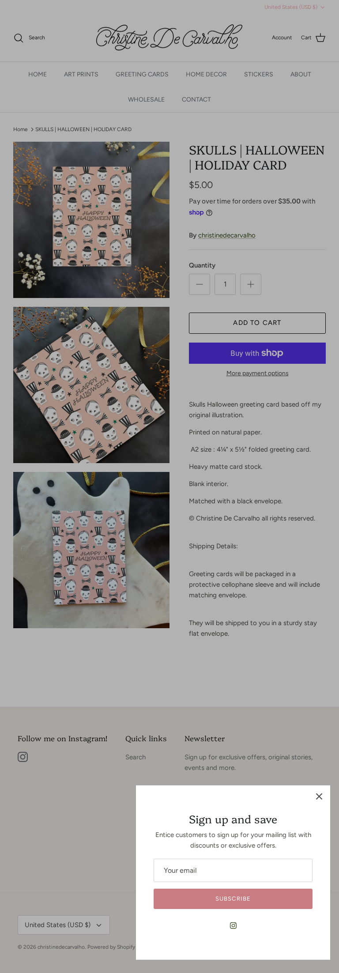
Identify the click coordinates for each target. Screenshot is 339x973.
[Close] (319, 796)
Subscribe (232, 898)
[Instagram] (233, 925)
